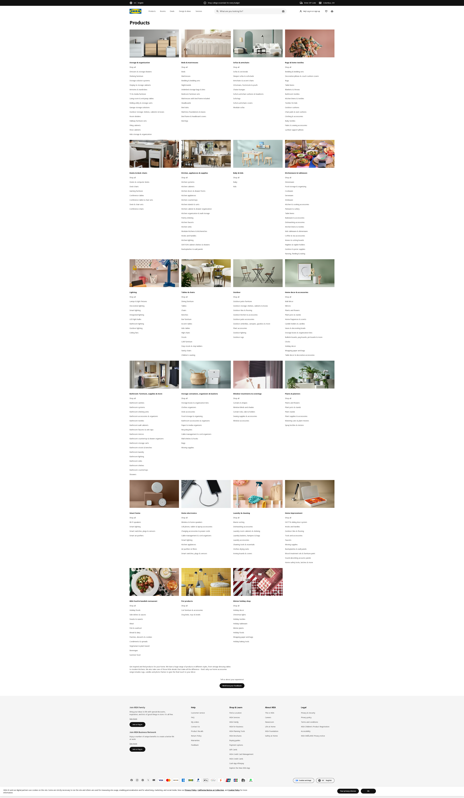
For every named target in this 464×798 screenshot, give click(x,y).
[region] (232, 791)
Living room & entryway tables (142, 98)
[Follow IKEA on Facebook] (132, 780)
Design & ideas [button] (185, 11)
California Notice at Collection (211, 790)
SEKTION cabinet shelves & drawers (195, 245)
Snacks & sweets (136, 619)
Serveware (289, 195)
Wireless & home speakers (191, 522)
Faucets (288, 540)
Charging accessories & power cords (195, 531)
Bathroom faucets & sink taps (141, 430)
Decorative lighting (137, 306)
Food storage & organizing (295, 186)
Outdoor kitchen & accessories (245, 315)
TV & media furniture (138, 94)
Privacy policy (306, 717)
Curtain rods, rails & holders (244, 412)
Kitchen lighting (187, 240)
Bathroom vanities (137, 403)
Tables (183, 306)
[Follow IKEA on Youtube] (154, 780)
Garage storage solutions (140, 107)
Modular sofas (239, 107)
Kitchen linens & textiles (294, 98)
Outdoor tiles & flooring (242, 310)
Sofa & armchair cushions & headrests (248, 94)
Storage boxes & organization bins (298, 333)
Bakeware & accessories (294, 218)
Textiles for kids (291, 103)
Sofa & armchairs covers (243, 103)
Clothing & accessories (294, 116)
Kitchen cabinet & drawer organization (196, 209)
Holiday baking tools (241, 641)
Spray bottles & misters (294, 425)
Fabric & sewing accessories (296, 125)
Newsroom (269, 722)
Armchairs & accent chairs (243, 80)
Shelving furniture (136, 76)
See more (133, 719)
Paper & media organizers (191, 425)
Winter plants (238, 628)
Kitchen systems (187, 182)
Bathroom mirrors (137, 434)
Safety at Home (271, 736)
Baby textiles (290, 121)
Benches (184, 315)
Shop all (133, 67)
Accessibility (305, 731)
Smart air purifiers (137, 535)
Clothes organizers (188, 407)
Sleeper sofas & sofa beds (243, 76)
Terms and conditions (309, 722)
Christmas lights (239, 614)
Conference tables (137, 195)
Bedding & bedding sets (190, 80)
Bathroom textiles (292, 94)
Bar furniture (186, 319)
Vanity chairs (186, 350)
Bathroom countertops (139, 470)
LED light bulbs (135, 319)
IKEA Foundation (271, 731)
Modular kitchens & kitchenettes (194, 231)
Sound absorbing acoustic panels (298, 558)
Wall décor (289, 301)
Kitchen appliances (188, 195)
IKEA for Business (236, 726)
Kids (234, 186)
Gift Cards (233, 749)
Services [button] (199, 11)
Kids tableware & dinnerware (296, 231)
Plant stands (290, 412)
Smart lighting (135, 310)
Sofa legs (236, 98)
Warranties (195, 740)
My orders (195, 722)
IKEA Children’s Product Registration (315, 726)
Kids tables (185, 328)
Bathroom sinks (136, 461)
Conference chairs (137, 209)
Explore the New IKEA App (239, 768)
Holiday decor (290, 346)
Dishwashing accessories (295, 222)
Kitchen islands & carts (190, 204)
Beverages (134, 650)
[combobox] (247, 11)
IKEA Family (234, 722)
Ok (368, 791)
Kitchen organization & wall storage (195, 213)
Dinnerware (289, 182)
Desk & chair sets (136, 204)
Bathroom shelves (137, 465)
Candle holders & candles (295, 324)
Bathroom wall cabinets (139, 425)
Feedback (195, 745)
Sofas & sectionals (240, 71)
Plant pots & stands (293, 315)
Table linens (289, 85)
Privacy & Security (308, 713)
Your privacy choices (348, 791)
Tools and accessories (293, 535)
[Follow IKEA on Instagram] (137, 780)
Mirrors (288, 306)
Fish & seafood (135, 628)
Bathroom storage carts (139, 443)
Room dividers (135, 116)
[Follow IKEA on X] (148, 780)
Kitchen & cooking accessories (297, 204)
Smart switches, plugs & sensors (142, 531)
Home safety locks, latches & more (299, 562)
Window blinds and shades (243, 407)
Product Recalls (197, 731)
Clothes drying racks (241, 549)
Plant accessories (240, 328)
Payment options (236, 745)
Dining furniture (187, 301)
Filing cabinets (135, 125)
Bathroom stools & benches (141, 447)
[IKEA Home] (135, 11)
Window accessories (241, 421)
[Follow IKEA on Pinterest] (143, 780)
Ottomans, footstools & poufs (245, 85)
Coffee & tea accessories (295, 236)
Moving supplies (187, 447)
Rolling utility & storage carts (141, 103)
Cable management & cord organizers (196, 434)
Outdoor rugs (238, 337)
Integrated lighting (137, 315)
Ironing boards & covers (242, 553)
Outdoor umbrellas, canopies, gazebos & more (251, 324)
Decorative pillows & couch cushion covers (302, 76)
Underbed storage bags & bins (193, 89)
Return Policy (196, 736)
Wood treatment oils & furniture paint (300, 553)
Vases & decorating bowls (295, 328)
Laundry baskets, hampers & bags (246, 535)
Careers (268, 717)
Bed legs (184, 121)
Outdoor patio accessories (243, 319)
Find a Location (235, 713)
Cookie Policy (234, 790)
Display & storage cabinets (140, 85)
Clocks (287, 341)
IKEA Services (234, 717)
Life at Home (270, 726)
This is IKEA (269, 713)
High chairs (185, 333)
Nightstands (186, 85)
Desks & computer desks (139, 182)
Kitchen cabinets (187, 186)
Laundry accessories (241, 540)
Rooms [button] (163, 11)
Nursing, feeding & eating (295, 253)
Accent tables (186, 324)
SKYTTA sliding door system (296, 522)
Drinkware (289, 200)
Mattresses (185, 76)
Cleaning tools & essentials (244, 544)
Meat (132, 623)
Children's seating (188, 355)
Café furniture (186, 341)
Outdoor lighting (136, 328)
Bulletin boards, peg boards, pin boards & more (303, 337)
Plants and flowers (292, 310)
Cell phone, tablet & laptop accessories (196, 526)
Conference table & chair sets (141, 200)
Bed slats (185, 107)
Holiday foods (135, 610)
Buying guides (234, 740)
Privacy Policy (191, 790)
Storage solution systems (140, 80)
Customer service (198, 713)
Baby (235, 182)
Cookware (289, 191)
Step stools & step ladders (191, 346)
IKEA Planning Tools (237, 731)
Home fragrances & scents (295, 319)
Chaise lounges (239, 89)
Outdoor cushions (292, 107)
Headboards (186, 103)
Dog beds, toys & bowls (190, 614)
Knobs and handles (188, 236)
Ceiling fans (134, 333)
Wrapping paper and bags (295, 350)
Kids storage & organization (141, 134)
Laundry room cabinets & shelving (246, 531)
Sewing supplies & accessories (245, 416)
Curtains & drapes (240, 403)
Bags (183, 443)
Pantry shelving (187, 218)
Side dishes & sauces (138, 614)
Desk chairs (134, 186)
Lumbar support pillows (294, 130)
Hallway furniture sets (138, 121)
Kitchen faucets (187, 222)
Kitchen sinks (186, 227)
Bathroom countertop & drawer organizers (147, 438)
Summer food (135, 655)
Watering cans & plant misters (297, 421)
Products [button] (152, 11)
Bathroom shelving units (139, 412)
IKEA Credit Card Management (241, 754)
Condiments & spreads (139, 641)
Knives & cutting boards (294, 240)
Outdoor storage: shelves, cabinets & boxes (147, 112)
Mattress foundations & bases (193, 112)
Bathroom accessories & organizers (144, 416)
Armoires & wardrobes (138, 89)
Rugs (287, 80)
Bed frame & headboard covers (193, 116)
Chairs (183, 310)
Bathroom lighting (137, 324)
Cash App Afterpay (236, 763)
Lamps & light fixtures (138, 301)
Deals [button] (172, 11)
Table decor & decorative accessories (300, 355)
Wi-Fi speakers (135, 522)
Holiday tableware (240, 623)
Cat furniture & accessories (192, 610)
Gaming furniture (136, 191)
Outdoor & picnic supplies (295, 249)
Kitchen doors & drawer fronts (193, 191)
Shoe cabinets (135, 130)
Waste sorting (238, 522)
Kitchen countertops (189, 200)
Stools (183, 337)
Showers (133, 474)
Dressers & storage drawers (141, 71)
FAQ (192, 717)
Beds (183, 71)
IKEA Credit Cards (236, 759)
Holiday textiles (239, 619)
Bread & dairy (135, 632)
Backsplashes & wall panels (192, 249)
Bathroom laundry (137, 452)
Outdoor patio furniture (242, 301)
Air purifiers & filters (189, 549)
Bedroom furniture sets (190, 94)
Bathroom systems (137, 407)
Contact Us (195, 726)
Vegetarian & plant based (139, 646)
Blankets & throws (292, 89)
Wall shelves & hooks (189, 438)
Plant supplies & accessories (296, 416)
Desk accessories (188, 412)
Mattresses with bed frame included (195, 98)
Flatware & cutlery (292, 209)
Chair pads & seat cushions (295, 112)
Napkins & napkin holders (295, 245)
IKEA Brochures (235, 736)
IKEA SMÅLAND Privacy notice (313, 736)
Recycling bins (186, 430)
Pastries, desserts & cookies (141, 637)
